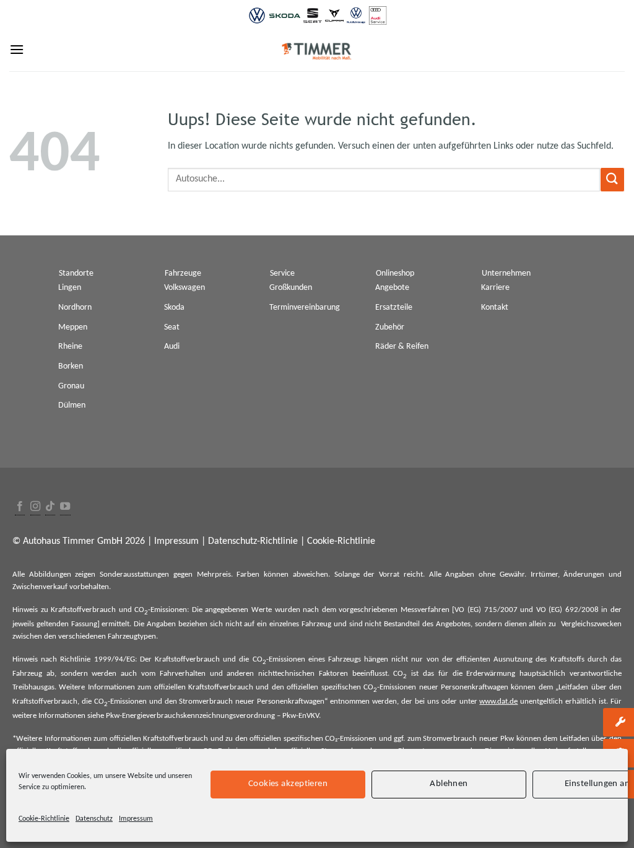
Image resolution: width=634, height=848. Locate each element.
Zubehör (389, 327)
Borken (70, 366)
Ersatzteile (393, 307)
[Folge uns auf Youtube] (65, 507)
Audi (172, 346)
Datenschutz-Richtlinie (253, 541)
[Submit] (612, 179)
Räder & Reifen (401, 346)
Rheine (70, 346)
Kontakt (494, 307)
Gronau (71, 386)
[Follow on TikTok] (50, 507)
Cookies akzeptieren (288, 784)
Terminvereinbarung (304, 307)
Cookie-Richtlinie (44, 819)
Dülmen (71, 405)
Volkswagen (184, 287)
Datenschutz (94, 819)
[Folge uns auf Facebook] (20, 507)
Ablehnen (449, 784)
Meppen (72, 327)
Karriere (495, 287)
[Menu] (16, 49)
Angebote (392, 287)
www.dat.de (498, 701)
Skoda (174, 307)
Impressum (136, 819)
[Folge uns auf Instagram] (35, 507)
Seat (172, 327)
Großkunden (290, 287)
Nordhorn (75, 307)
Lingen (69, 287)
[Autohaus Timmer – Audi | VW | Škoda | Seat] (317, 51)
